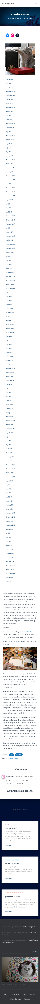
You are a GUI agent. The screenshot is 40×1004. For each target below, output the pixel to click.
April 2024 (9, 119)
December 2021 (10, 160)
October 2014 (10, 284)
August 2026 (9, 79)
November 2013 (10, 324)
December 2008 (10, 561)
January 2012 (9, 413)
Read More (8, 845)
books (7, 893)
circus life (13, 893)
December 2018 (10, 216)
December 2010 (10, 465)
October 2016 (10, 240)
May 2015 (8, 264)
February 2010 (10, 505)
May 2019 (8, 208)
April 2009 (9, 545)
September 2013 (10, 332)
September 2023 (10, 127)
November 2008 (10, 565)
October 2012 (10, 376)
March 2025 (9, 103)
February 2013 (10, 360)
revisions (10, 758)
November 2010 (10, 469)
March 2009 (9, 549)
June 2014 (8, 296)
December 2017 (10, 224)
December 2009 (10, 513)
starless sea (9, 860)
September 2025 (10, 95)
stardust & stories (12, 863)
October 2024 (10, 111)
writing (18, 754)
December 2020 (10, 176)
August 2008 (9, 577)
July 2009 (8, 533)
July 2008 (8, 581)
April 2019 (9, 212)
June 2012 (8, 392)
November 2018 (10, 220)
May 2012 (8, 396)
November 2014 (10, 280)
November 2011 (10, 421)
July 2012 (8, 388)
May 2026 (8, 83)
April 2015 (9, 268)
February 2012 (10, 408)
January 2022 (9, 156)
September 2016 (10, 244)
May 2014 (8, 300)
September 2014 (10, 288)
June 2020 (8, 184)
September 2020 (10, 180)
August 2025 (9, 99)
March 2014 (9, 308)
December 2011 (10, 416)
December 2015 (10, 248)
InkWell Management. (29, 927)
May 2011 (8, 445)
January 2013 (9, 364)
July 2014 (8, 292)
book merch (16, 994)
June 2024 (8, 115)
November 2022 (10, 140)
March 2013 (9, 356)
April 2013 (9, 352)
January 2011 (9, 461)
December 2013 (10, 320)
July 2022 (8, 148)
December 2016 (10, 236)
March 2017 (9, 232)
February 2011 (10, 457)
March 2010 (9, 501)
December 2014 (10, 276)
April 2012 (9, 400)
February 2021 (10, 172)
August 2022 (9, 144)
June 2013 (8, 344)
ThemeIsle (27, 999)
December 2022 (10, 136)
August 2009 (9, 529)
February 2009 (10, 553)
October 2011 (9, 425)
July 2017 (8, 228)
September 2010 (10, 477)
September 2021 (10, 168)
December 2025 (10, 91)
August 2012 (9, 384)
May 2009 (8, 541)
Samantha (10, 776)
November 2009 (10, 517)
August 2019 (9, 200)
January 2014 (9, 316)
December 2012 (10, 368)
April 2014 (9, 304)
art (11, 754)
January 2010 (9, 509)
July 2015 (8, 256)
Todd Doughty (33, 932)
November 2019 (10, 192)
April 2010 (9, 497)
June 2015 (8, 260)
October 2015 (10, 252)
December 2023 (10, 123)
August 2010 (9, 481)
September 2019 (10, 196)
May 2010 (8, 493)
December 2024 (10, 107)
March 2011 (9, 453)
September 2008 (10, 573)
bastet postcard (29, 632)
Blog (25, 994)
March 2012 (9, 404)
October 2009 (10, 521)
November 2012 (10, 372)
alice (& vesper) (11, 828)
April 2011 (9, 449)
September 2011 (10, 429)
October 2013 (10, 328)
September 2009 (10, 525)
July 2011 (8, 437)
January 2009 (9, 557)
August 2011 (9, 433)
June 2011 (8, 441)
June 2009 (8, 537)
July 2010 (8, 485)
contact (33, 994)
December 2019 (10, 188)
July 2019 (8, 204)
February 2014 (10, 312)
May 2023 (8, 132)
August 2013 (9, 336)
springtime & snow (12, 896)
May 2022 (8, 152)
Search (3, 948)
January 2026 (9, 87)
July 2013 (8, 340)
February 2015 (10, 272)
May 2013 (8, 348)
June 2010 (8, 489)
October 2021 (10, 164)
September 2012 (10, 380)
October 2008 (10, 569)
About (6, 994)
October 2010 (10, 473)
